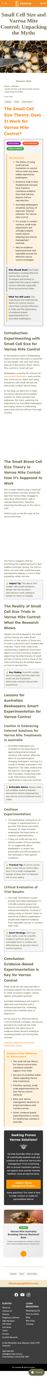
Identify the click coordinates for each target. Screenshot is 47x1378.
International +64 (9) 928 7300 (15, 1357)
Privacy (5, 1334)
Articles (15, 86)
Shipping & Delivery (11, 1317)
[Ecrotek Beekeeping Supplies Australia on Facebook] (16, 1296)
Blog (28, 1317)
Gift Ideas (6, 1324)
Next (28, 81)
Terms (4, 1330)
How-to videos (32, 1314)
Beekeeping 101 (33, 1311)
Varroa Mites (27, 102)
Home (6, 86)
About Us (6, 1307)
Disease (8, 102)
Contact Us (7, 1311)
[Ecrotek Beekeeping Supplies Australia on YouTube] (22, 1295)
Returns (5, 1314)
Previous (20, 81)
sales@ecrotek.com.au (12, 1354)
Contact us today (25, 1196)
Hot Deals (6, 1327)
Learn (16, 102)
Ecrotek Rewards (9, 1337)
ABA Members (8, 1321)
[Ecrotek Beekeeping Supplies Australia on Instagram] (28, 1296)
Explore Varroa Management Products (23, 1184)
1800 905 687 (8, 1351)
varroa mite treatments (15, 376)
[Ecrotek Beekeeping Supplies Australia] (24, 3)
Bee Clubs (30, 1321)
